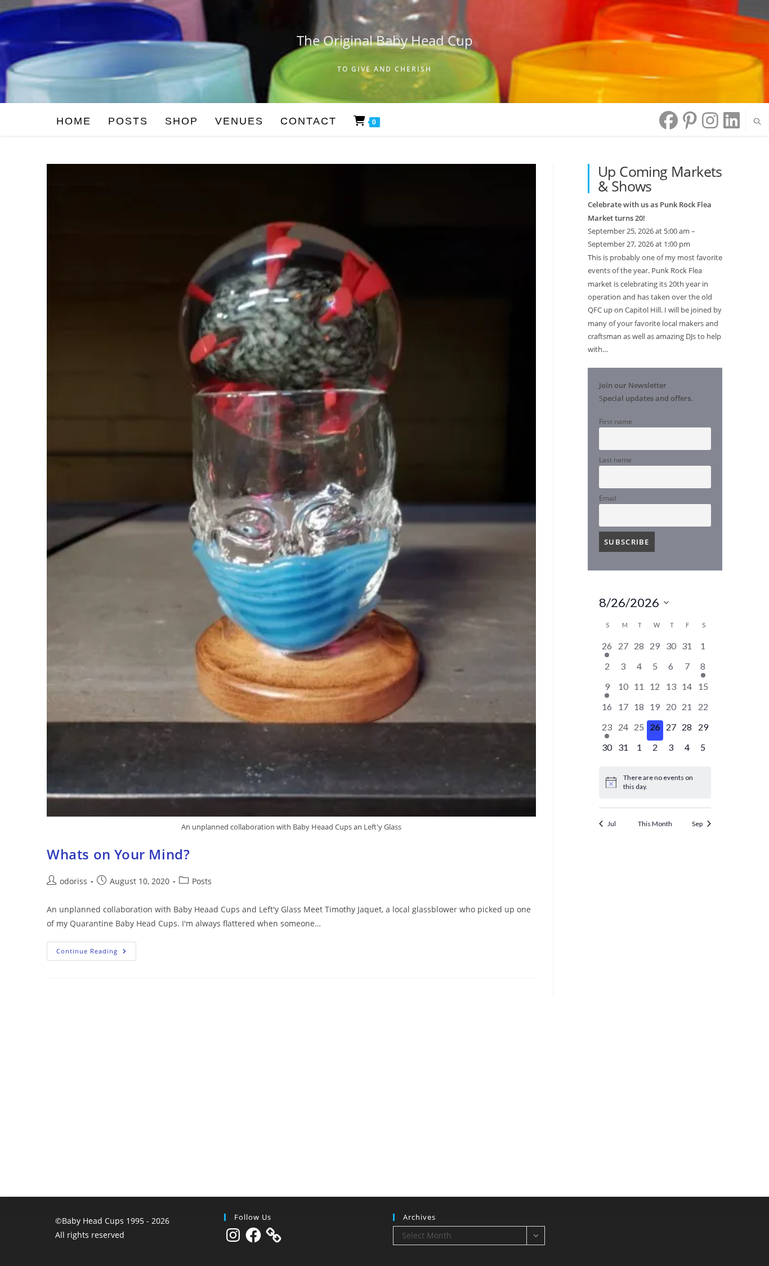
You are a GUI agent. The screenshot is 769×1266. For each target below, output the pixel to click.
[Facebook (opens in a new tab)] (666, 120)
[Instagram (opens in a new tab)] (707, 120)
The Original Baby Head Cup (385, 40)
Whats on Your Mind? (118, 854)
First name (615, 421)
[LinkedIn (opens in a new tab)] (729, 120)
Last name (615, 459)
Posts (202, 881)
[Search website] (757, 122)
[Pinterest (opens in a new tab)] (687, 120)
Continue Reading (96, 953)
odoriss (73, 881)
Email (607, 497)
